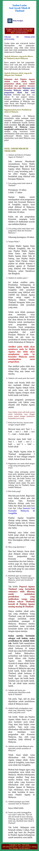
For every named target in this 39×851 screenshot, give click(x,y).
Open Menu (10, 21)
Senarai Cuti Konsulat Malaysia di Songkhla (21, 510)
